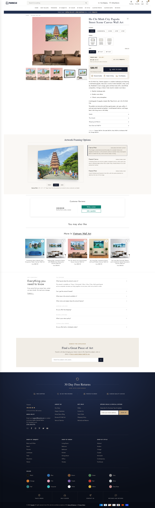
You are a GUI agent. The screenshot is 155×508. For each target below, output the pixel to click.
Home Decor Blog (60, 414)
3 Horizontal (101, 31)
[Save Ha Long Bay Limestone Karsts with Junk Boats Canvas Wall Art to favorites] (106, 241)
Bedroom (64, 446)
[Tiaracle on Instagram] (35, 428)
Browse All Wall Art (60, 417)
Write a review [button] (91, 207)
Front (49, 185)
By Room (80, 8)
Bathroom (64, 449)
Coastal (99, 453)
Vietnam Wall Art (36, 15)
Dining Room (65, 456)
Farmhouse (100, 462)
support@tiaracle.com (38, 418)
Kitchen (64, 453)
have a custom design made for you (80, 354)
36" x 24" (100, 51)
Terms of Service (59, 420)
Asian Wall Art (115, 130)
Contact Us (80, 411)
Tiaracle (32, 505)
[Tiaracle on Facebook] (31, 428)
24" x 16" (92, 51)
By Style (87, 8)
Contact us (30, 293)
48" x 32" (108, 51)
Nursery (64, 462)
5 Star (110, 31)
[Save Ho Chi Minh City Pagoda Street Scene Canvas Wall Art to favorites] (127, 18)
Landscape (29, 453)
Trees (27, 456)
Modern (99, 446)
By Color (72, 8)
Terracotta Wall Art (107, 130)
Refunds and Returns (83, 420)
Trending (54, 8)
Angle (56, 185)
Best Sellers (45, 8)
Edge (62, 185)
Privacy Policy (81, 505)
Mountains (29, 459)
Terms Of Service (72, 505)
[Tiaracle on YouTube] (47, 428)
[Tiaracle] (11, 3)
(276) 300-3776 (30, 424)
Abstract (99, 443)
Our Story (57, 408)
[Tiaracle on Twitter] (43, 428)
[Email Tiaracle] (27, 428)
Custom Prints (97, 8)
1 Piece (92, 31)
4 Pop (116, 31)
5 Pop (122, 31)
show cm (127, 48)
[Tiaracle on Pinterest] (39, 428)
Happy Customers (59, 411)
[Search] (86, 3)
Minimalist (100, 456)
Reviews (117, 8)
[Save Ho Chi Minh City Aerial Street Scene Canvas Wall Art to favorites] (85, 241)
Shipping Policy (82, 417)
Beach (28, 446)
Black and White (30, 443)
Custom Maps (108, 8)
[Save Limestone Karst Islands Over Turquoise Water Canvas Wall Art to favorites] (42, 241)
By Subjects (63, 8)
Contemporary (101, 459)
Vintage (99, 449)
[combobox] (55, 3)
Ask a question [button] (91, 211)
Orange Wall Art (94, 132)
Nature (28, 462)
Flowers (28, 449)
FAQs (79, 408)
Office (63, 459)
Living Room (65, 443)
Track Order (81, 414)
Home (36, 8)
